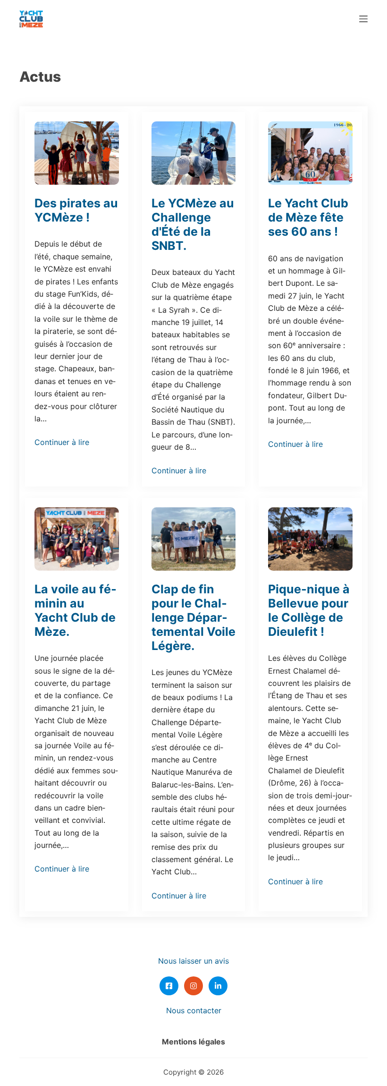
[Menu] (363, 19)
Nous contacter (193, 1010)
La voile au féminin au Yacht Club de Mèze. (75, 610)
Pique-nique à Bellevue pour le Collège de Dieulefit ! (309, 610)
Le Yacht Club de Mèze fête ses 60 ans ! (308, 217)
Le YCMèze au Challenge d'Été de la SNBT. (192, 224)
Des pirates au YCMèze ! (76, 210)
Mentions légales (193, 1041)
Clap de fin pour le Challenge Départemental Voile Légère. (193, 617)
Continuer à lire (61, 442)
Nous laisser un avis (193, 961)
